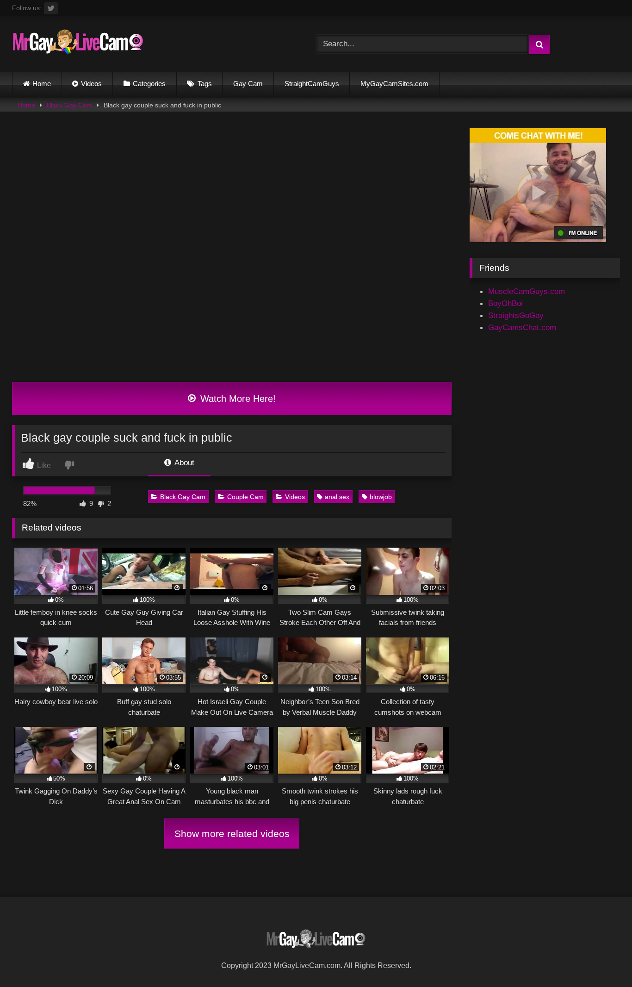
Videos (91, 83)
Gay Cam (248, 83)
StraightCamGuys (312, 83)
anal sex (337, 496)
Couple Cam (245, 496)
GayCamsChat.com (522, 327)
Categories (149, 83)
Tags (205, 83)
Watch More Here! (237, 399)
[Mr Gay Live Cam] (78, 44)
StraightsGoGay (516, 315)
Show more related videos (232, 833)
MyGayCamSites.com (394, 83)
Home (41, 83)
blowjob (381, 496)
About (183, 462)
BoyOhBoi (505, 303)
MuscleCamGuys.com (526, 291)
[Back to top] (602, 958)
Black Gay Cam (69, 105)
